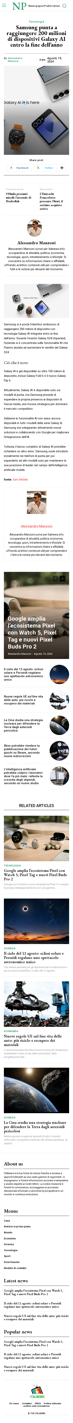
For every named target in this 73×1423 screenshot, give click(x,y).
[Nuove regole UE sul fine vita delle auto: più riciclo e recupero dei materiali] (59, 700)
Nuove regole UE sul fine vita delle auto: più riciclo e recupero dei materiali (23, 700)
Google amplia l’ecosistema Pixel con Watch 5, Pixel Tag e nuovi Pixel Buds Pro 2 (32, 632)
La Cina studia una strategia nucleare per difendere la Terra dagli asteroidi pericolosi (23, 725)
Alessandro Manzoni (15, 60)
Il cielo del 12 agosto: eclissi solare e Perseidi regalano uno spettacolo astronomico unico (23, 674)
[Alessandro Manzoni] (36, 228)
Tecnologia (36, 21)
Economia (11, 1031)
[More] (62, 168)
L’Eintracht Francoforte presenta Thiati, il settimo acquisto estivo (51, 201)
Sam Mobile (20, 479)
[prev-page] (55, 579)
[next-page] (62, 579)
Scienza (10, 948)
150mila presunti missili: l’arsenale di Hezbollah (18, 197)
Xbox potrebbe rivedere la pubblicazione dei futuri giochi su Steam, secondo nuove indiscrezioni (22, 751)
